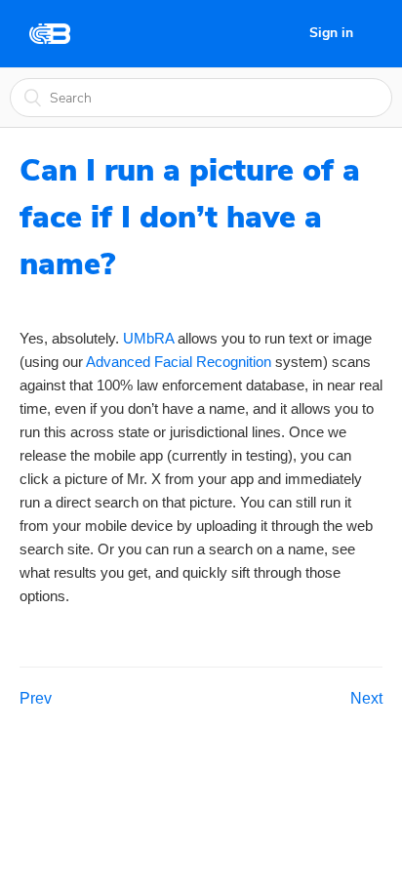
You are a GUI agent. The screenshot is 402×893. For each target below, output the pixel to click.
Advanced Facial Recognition (178, 361)
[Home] (49, 34)
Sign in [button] (331, 32)
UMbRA (148, 338)
